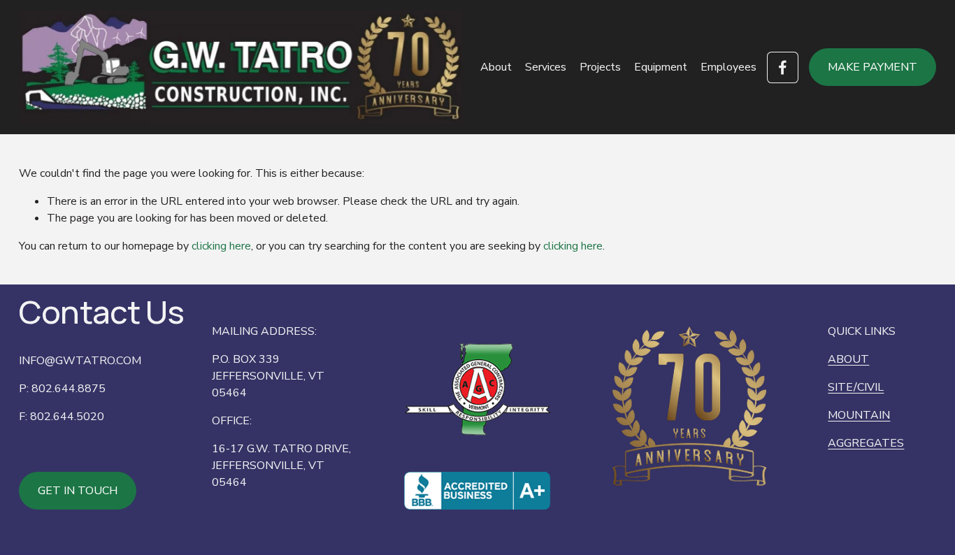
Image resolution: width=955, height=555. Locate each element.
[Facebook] (782, 67)
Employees (728, 67)
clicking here (221, 246)
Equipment (660, 67)
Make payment (872, 67)
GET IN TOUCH (77, 490)
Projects (600, 67)
